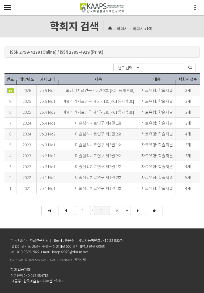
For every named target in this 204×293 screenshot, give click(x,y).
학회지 (122, 28)
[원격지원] (80, 259)
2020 (31, 259)
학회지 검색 (142, 28)
